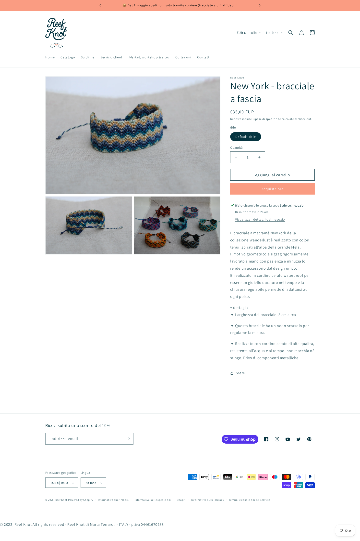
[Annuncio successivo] (259, 5)
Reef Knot (61, 500)
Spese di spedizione (267, 119)
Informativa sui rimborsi (114, 500)
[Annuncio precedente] (100, 5)
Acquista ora (273, 188)
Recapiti (181, 500)
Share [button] (240, 373)
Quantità (236, 147)
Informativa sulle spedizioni (152, 500)
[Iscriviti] (127, 439)
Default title (245, 136)
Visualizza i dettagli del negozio (260, 219)
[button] (290, 32)
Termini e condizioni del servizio (249, 500)
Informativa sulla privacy (207, 500)
